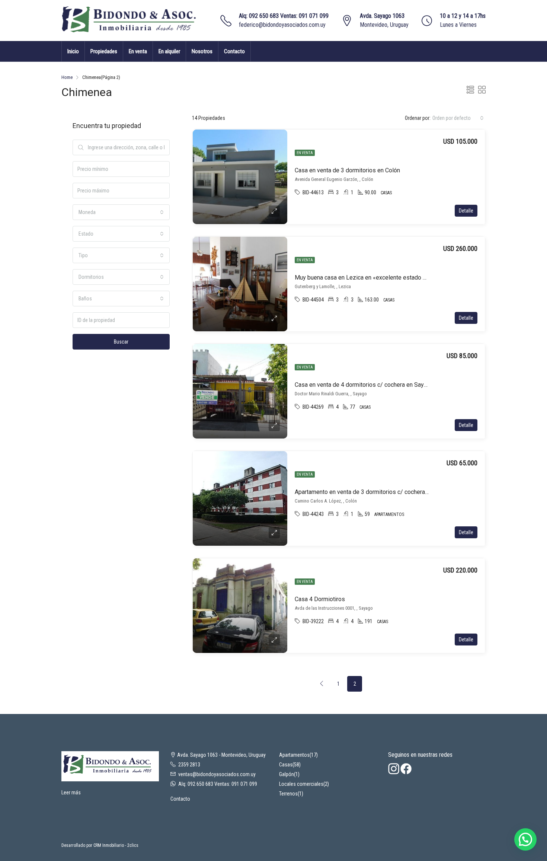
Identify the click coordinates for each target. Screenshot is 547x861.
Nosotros (202, 51)
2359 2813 (189, 765)
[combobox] (458, 118)
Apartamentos (294, 755)
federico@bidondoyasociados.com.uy (282, 24)
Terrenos (288, 794)
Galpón (286, 774)
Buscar (121, 342)
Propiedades (103, 51)
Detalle (466, 211)
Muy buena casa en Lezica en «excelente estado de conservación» (381, 277)
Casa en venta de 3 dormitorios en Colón (347, 170)
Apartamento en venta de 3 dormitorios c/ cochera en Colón (372, 491)
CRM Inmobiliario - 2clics (115, 845)
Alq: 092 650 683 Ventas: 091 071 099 (284, 15)
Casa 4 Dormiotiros (320, 599)
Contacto (234, 51)
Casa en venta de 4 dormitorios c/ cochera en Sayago (364, 384)
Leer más (71, 792)
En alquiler (169, 51)
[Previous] (321, 684)
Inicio (73, 51)
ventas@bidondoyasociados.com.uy (217, 774)
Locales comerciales (301, 784)
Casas (285, 765)
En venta (138, 51)
